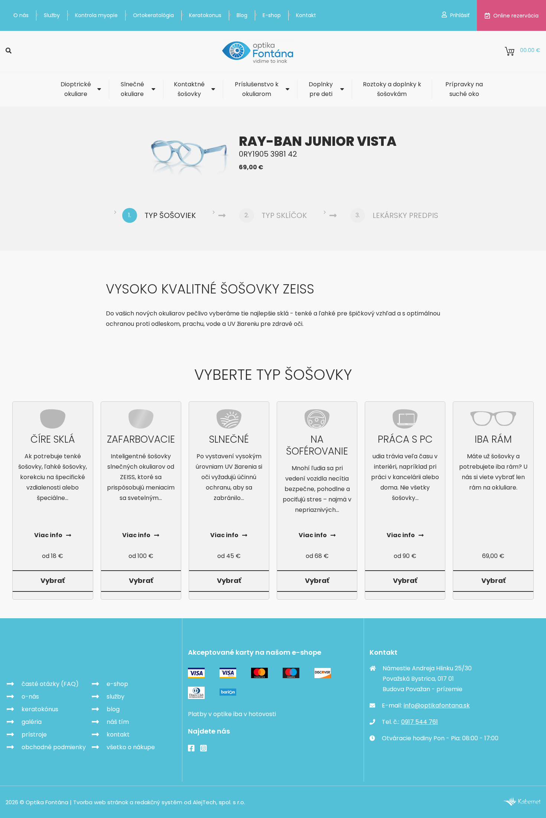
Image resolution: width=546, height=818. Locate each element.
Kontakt (306, 15)
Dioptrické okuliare (76, 89)
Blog (242, 15)
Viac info (48, 535)
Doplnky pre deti (321, 89)
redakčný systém (158, 802)
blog (113, 709)
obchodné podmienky (54, 747)
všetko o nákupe (131, 747)
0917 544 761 (419, 722)
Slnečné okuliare (132, 89)
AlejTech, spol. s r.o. (219, 802)
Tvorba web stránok (100, 802)
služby (115, 696)
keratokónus (40, 709)
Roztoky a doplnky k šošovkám (392, 89)
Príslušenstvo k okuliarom (257, 89)
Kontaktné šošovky (189, 89)
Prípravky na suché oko (464, 89)
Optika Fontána (49, 657)
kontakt (118, 734)
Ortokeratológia (153, 15)
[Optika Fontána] (258, 51)
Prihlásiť (459, 15)
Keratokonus (205, 15)
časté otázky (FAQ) (50, 684)
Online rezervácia (516, 15)
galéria (32, 722)
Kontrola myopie (96, 15)
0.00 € (530, 50)
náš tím (118, 722)
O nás (21, 15)
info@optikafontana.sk (437, 705)
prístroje (34, 734)
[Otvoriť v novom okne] (521, 804)
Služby (52, 15)
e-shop (117, 684)
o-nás (30, 696)
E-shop (272, 15)
